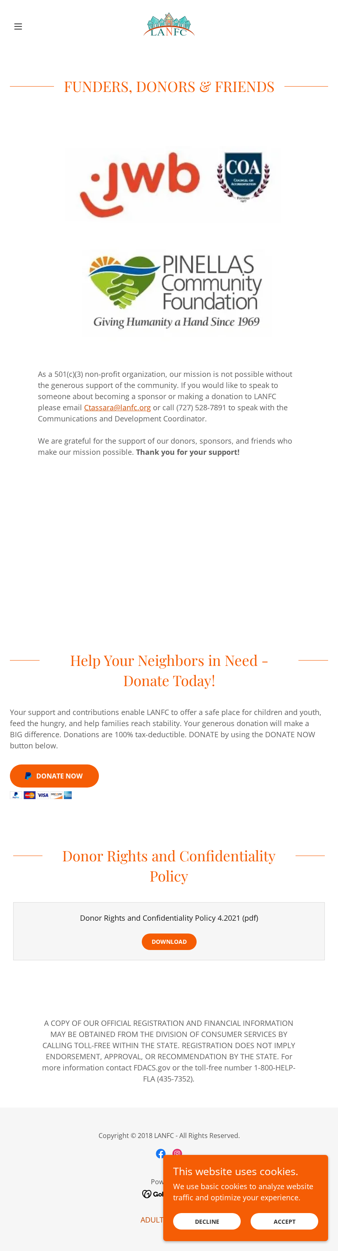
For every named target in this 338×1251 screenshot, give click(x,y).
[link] (169, 26)
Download (169, 941)
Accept (285, 1221)
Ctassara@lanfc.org (117, 407)
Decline (207, 1221)
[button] (34, 26)
